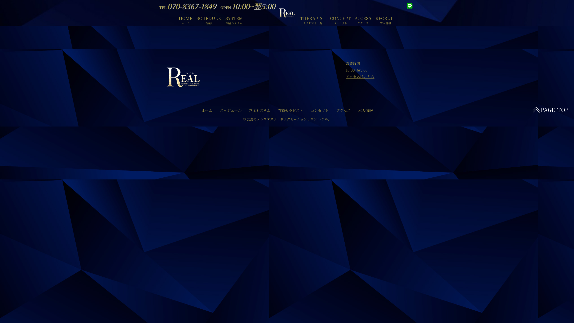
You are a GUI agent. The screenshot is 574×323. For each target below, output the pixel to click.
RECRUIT (385, 19)
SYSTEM (234, 19)
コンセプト (320, 110)
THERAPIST (312, 19)
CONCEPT (340, 19)
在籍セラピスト (290, 110)
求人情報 (365, 110)
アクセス (343, 110)
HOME (185, 19)
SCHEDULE (208, 19)
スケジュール (230, 110)
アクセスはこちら (360, 76)
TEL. (187, 7)
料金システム (259, 110)
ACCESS (363, 19)
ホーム (207, 110)
